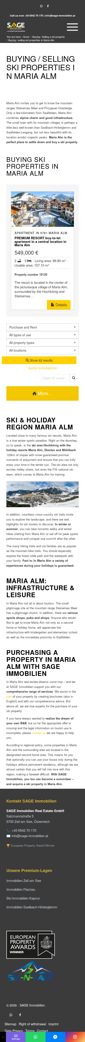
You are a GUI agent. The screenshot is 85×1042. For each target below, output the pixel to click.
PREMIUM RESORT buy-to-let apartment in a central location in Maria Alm (40, 241)
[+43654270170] (35, 1037)
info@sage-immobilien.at (60, 15)
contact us (39, 733)
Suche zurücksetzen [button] (42, 368)
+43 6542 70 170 (34, 15)
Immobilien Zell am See (23, 880)
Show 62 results (41, 360)
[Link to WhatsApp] (41, 5)
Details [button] (61, 304)
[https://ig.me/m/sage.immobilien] (75, 1037)
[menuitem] (71, 27)
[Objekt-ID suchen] (72, 378)
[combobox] (42, 350)
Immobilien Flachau (20, 889)
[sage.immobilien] (55, 1037)
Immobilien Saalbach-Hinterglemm (31, 907)
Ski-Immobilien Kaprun (23, 898)
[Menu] (71, 27)
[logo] (35, 27)
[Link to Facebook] (48, 5)
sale (9, 696)
